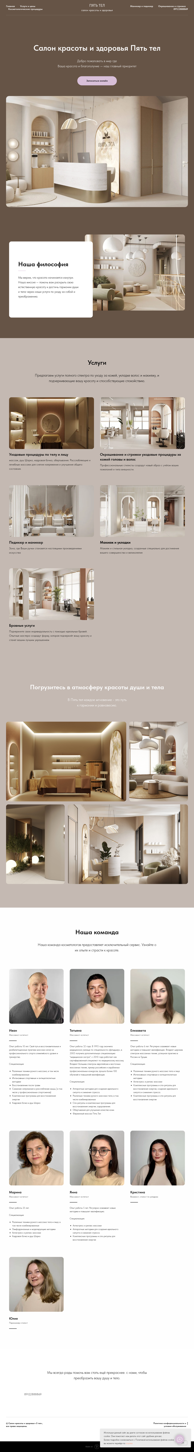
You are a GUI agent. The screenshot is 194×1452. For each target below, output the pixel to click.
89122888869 (181, 9)
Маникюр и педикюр (141, 6)
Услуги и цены (27, 6)
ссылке (129, 1443)
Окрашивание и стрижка (172, 6)
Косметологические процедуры (25, 9)
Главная (10, 6)
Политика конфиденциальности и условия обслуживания (169, 1424)
